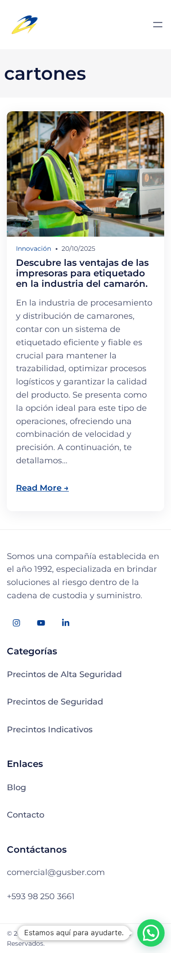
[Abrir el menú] (158, 24)
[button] (151, 933)
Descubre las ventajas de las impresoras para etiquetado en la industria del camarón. (82, 273)
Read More (39, 488)
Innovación (33, 248)
